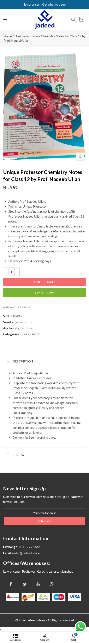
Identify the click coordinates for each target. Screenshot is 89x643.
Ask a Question (16, 307)
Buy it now (44, 292)
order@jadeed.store (26, 553)
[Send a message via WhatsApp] (80, 626)
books (25, 334)
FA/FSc (35, 334)
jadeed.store (23, 322)
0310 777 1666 (29, 547)
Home (8, 36)
